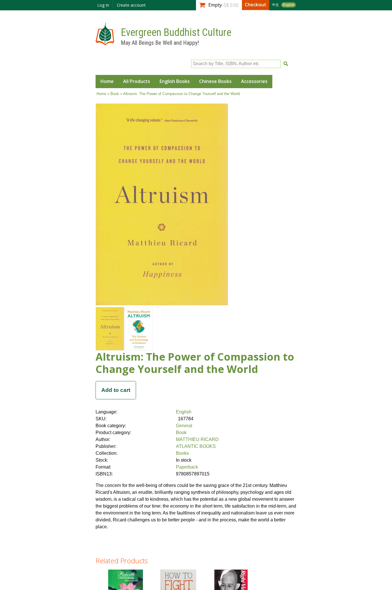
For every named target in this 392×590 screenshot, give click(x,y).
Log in (103, 5)
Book (114, 94)
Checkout (255, 4)
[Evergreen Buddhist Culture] (105, 42)
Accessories (254, 81)
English (288, 5)
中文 (275, 5)
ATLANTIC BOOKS (196, 446)
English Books (175, 81)
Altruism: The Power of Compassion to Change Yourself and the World (195, 363)
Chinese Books (215, 81)
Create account (131, 5)
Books (182, 453)
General (184, 425)
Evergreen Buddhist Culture (176, 32)
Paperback (187, 467)
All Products (136, 81)
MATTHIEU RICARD (197, 439)
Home (107, 81)
